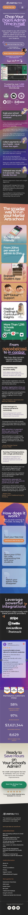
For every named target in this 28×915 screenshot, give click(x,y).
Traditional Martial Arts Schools (12, 895)
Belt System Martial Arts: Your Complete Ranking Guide (11, 838)
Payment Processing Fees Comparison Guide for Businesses (12, 854)
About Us (5, 863)
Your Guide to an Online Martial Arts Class (13, 845)
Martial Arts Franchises (9, 882)
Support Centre (7, 872)
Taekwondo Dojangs (9, 890)
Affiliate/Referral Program (10, 874)
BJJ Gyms (5, 888)
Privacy (5, 870)
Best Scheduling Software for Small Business (13, 834)
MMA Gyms (6, 884)
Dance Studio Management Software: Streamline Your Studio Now (12, 850)
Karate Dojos (6, 886)
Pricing (5, 865)
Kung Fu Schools (8, 893)
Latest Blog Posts (8, 830)
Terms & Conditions (8, 867)
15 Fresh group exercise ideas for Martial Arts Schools (12, 842)
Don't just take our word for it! (11, 826)
